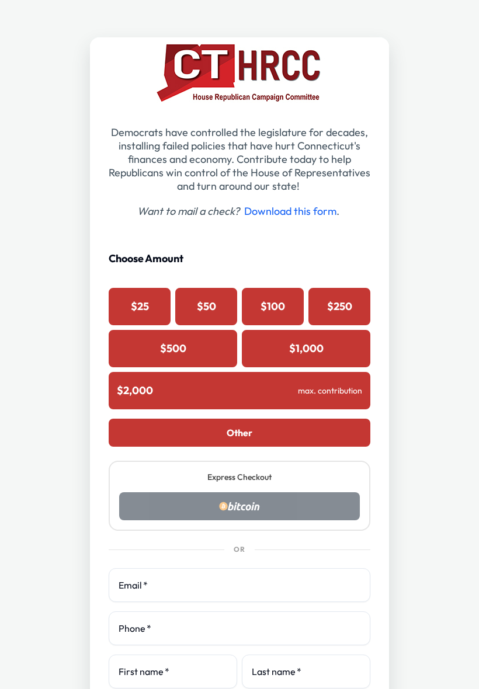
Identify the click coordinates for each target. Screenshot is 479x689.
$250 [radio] (339, 306)
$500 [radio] (173, 348)
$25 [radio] (140, 306)
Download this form (290, 211)
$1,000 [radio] (306, 348)
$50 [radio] (206, 306)
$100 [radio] (273, 306)
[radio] (239, 390)
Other (239, 433)
